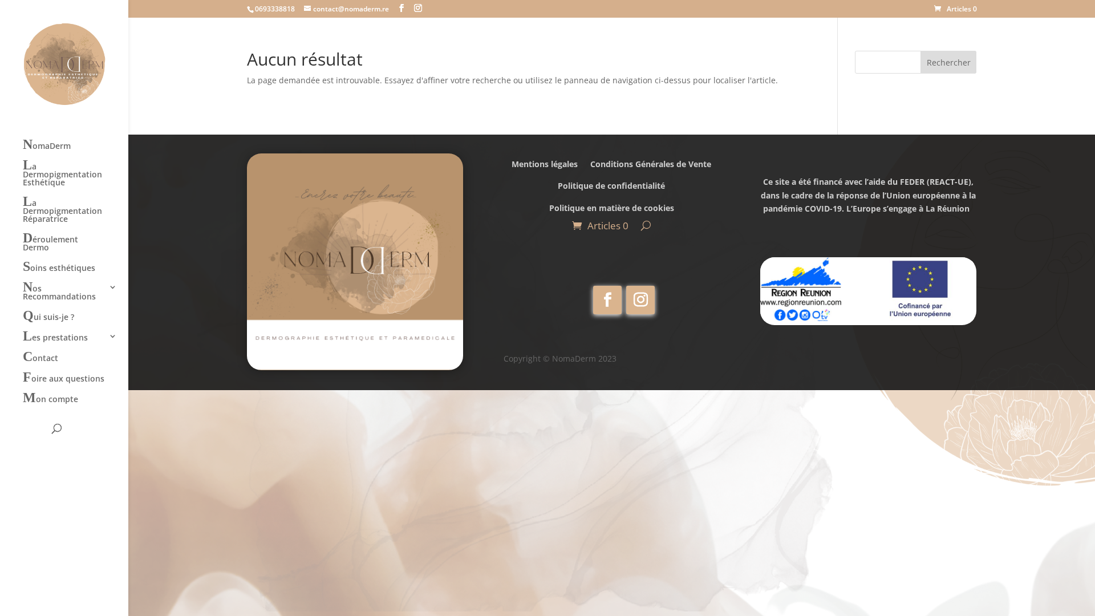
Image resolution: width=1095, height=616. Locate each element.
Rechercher (949, 62)
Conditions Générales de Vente (650, 164)
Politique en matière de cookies (611, 207)
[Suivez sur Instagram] (640, 300)
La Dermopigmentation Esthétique (62, 174)
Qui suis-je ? (48, 317)
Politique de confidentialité (611, 185)
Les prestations (55, 337)
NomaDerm (47, 146)
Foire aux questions (63, 378)
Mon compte (50, 399)
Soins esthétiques (59, 268)
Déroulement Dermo (50, 243)
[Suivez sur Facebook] (607, 300)
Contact (40, 358)
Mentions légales (545, 164)
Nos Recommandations (59, 292)
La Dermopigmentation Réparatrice (62, 210)
